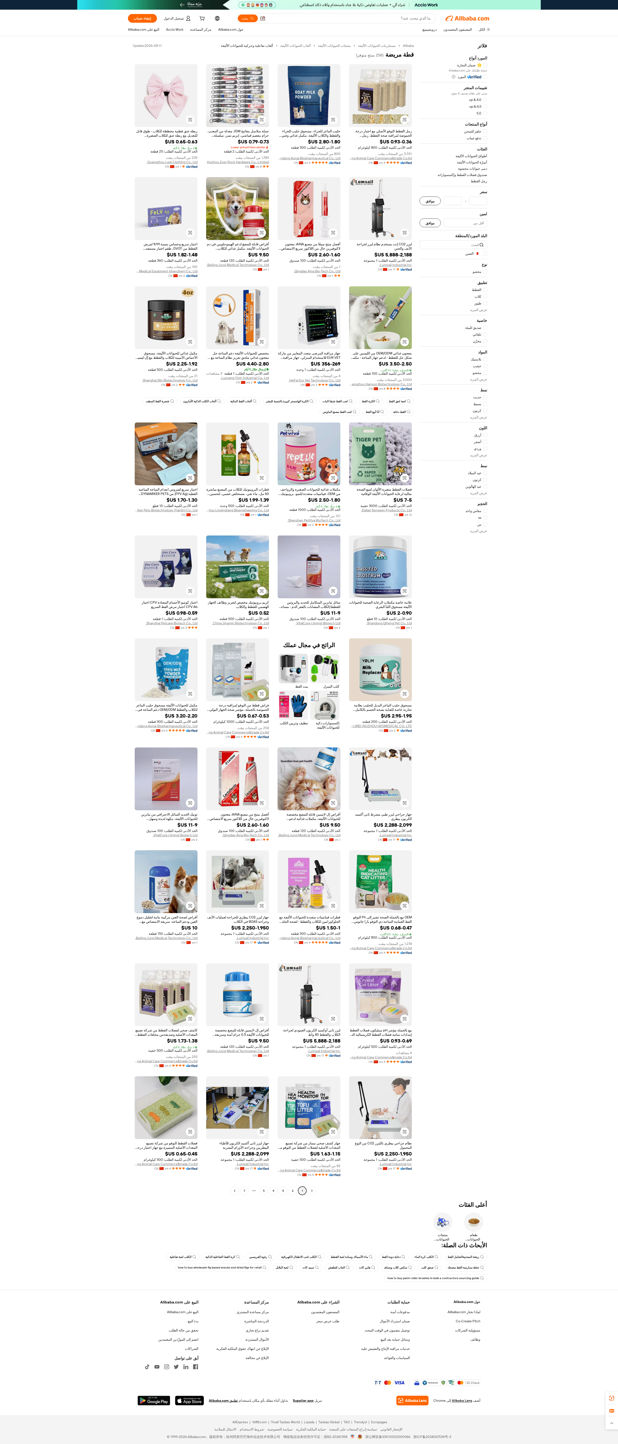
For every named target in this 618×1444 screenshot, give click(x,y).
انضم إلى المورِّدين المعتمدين (178, 1339)
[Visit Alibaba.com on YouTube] (157, 1367)
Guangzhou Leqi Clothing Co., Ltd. (172, 162)
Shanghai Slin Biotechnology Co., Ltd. (169, 380)
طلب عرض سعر (327, 1321)
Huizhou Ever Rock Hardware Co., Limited (238, 162)
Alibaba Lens (462, 1400)
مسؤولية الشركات (467, 1330)
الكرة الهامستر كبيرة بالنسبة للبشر (287, 401)
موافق (430, 201)
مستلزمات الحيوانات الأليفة (377, 46)
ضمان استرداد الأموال (395, 1321)
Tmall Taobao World (285, 1422)
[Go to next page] (234, 1190)
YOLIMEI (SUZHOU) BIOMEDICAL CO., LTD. (380, 726)
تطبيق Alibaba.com (223, 1400)
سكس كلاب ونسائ (395, 1267)
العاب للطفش (336, 1267)
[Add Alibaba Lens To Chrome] (412, 1400)
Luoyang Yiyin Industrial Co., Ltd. (245, 378)
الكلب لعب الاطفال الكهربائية (299, 1257)
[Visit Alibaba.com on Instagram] (166, 1367)
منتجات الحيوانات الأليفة (334, 46)
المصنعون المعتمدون (325, 1312)
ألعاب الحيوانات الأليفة (295, 46)
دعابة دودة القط (391, 1257)
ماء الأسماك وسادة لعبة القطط (349, 1257)
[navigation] (453, 619)
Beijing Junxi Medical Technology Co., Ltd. (238, 265)
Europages (379, 1422)
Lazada (309, 1422)
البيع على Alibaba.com (182, 1312)
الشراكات (191, 1349)
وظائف (475, 1339)
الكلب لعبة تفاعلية (180, 1257)
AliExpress (240, 1422)
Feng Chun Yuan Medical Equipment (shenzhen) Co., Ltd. (166, 271)
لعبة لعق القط (397, 401)
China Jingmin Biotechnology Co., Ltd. (240, 623)
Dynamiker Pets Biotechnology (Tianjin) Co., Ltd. (166, 510)
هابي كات (364, 1267)
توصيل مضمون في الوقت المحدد (387, 1330)
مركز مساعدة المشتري (253, 1312)
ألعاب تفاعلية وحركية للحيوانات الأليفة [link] (247, 46)
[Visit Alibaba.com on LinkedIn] (186, 1367)
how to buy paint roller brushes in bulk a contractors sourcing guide (433, 1278)
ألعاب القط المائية (241, 401)
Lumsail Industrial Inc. (395, 265)
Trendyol (360, 1422)
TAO (347, 1422)
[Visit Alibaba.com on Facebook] (195, 1367)
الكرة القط (368, 401)
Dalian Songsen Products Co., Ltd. (386, 510)
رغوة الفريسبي (258, 1257)
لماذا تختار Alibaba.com (464, 1312)
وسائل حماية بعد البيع (395, 1339)
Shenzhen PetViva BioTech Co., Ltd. (314, 520)
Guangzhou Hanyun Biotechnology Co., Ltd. (380, 384)
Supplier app (303, 1400)
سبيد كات (308, 1267)
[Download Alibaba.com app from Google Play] (154, 1400)
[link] (611, 1398)
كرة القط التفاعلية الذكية (220, 1257)
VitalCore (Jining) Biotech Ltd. (318, 623)
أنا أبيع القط (372, 412)
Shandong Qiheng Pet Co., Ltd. (389, 623)
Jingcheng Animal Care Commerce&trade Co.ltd (380, 158)
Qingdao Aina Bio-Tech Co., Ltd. (317, 271)
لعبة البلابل (282, 1267)
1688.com (259, 1422)
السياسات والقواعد (397, 1358)
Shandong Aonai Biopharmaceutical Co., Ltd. (309, 158)
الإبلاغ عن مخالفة (257, 1358)
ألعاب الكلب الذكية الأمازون (199, 401)
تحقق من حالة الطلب (183, 1330)
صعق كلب (427, 1267)
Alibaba (408, 46)
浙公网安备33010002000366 (387, 1437)
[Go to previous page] (312, 1190)
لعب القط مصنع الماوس (337, 412)
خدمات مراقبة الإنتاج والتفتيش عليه (385, 1349)
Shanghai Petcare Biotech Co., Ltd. (171, 623)
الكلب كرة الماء (424, 1257)
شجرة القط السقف (157, 401)
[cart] (201, 19)
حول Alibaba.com (467, 1302)
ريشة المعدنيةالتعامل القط (463, 1257)
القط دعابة (399, 412)
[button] (263, 18)
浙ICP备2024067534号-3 (432, 1437)
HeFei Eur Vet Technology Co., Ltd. (314, 380)
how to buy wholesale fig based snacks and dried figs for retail (220, 1267)
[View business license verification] (352, 1436)
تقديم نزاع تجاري (257, 1330)
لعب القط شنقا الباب (335, 401)
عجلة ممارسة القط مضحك (463, 1267)
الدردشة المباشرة (256, 1321)
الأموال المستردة (257, 1339)
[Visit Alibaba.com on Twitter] (176, 1367)
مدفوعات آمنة (400, 1312)
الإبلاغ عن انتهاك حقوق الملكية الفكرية (242, 1349)
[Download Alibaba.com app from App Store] (189, 1400)
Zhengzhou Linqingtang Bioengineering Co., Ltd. (237, 510)
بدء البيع (193, 1321)
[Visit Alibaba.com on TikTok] (147, 1367)
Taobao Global (328, 1422)
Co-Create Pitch (468, 1321)
